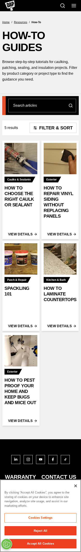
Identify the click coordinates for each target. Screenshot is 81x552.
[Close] (76, 486)
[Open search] (62, 5)
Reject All (40, 530)
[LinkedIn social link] (15, 459)
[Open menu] (73, 5)
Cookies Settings (40, 517)
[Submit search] (71, 105)
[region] (40, 516)
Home (6, 22)
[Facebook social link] (53, 459)
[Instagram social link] (28, 459)
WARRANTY (20, 477)
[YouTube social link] (40, 459)
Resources (20, 22)
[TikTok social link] (65, 459)
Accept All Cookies (40, 543)
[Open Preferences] (6, 544)
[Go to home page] (9, 5)
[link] (21, 190)
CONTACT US (58, 477)
